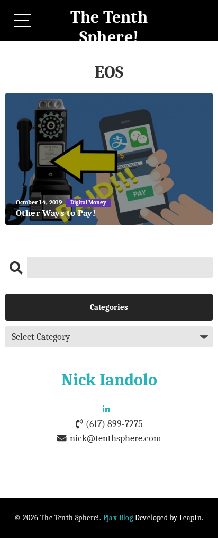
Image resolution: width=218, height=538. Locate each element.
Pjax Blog (118, 517)
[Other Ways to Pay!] (109, 159)
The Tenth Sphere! (109, 27)
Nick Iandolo (109, 380)
